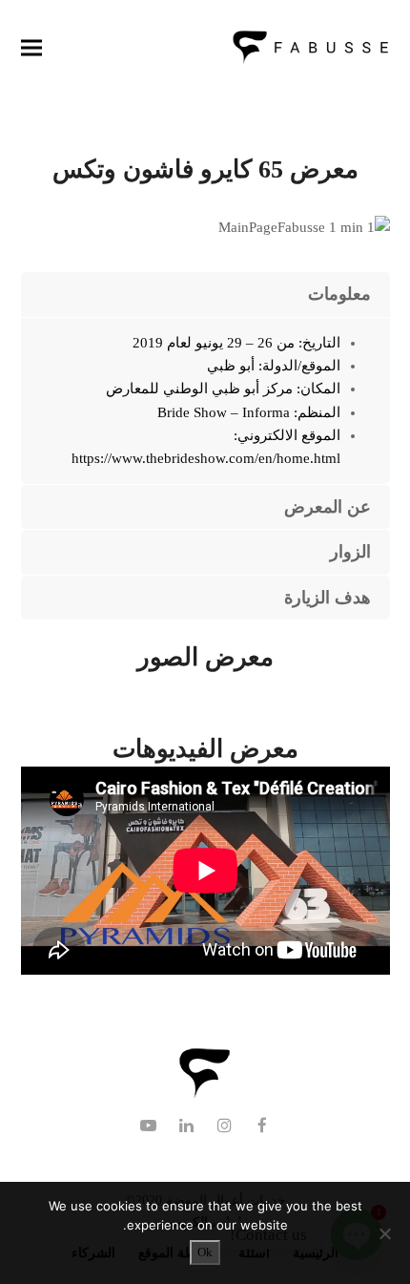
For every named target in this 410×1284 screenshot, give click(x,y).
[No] (386, 1233)
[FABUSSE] (205, 1095)
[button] (31, 47)
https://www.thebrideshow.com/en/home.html (206, 458)
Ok (205, 1252)
